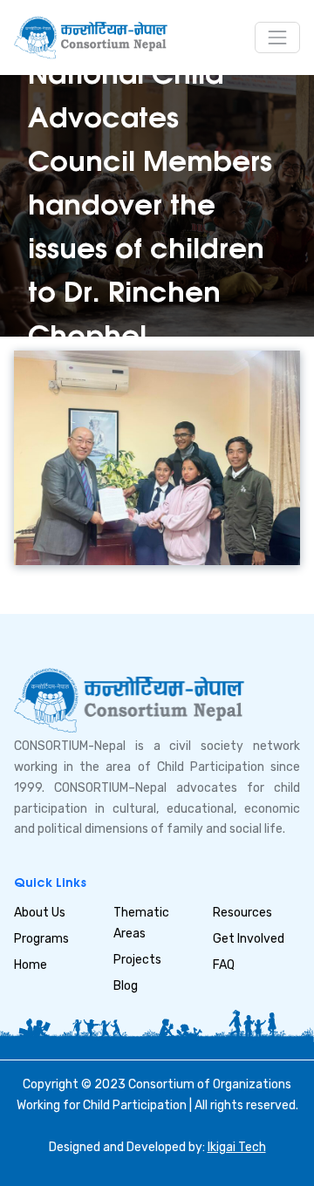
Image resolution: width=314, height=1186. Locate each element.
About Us (39, 912)
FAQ (224, 965)
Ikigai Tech (237, 1147)
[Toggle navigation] (277, 37)
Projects (137, 959)
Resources (242, 912)
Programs (41, 938)
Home (30, 965)
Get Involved (248, 938)
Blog (125, 985)
